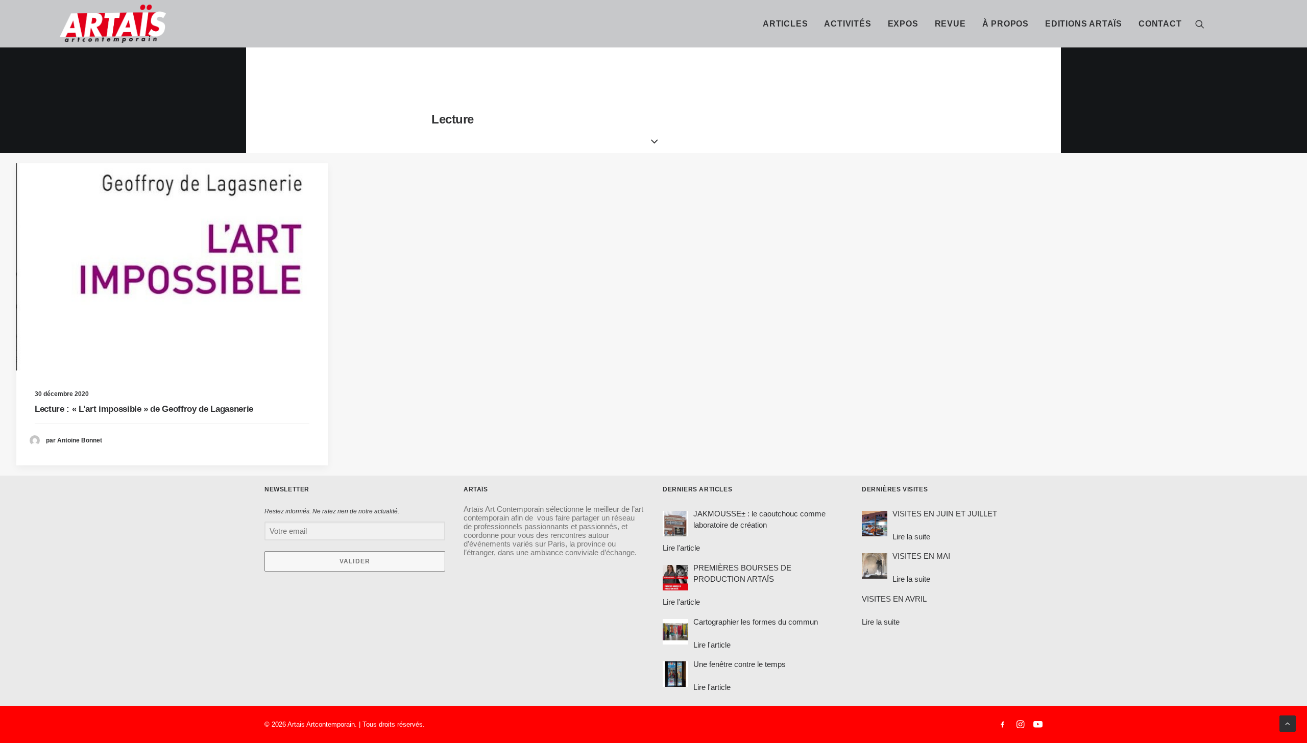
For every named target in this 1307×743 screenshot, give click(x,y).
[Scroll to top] (1287, 723)
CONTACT (1160, 23)
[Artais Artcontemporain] (69, 24)
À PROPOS (1005, 23)
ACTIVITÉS (847, 23)
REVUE (950, 23)
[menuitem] (785, 23)
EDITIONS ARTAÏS (1083, 23)
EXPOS (903, 23)
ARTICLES (785, 23)
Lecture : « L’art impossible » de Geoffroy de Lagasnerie (144, 409)
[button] (1199, 23)
